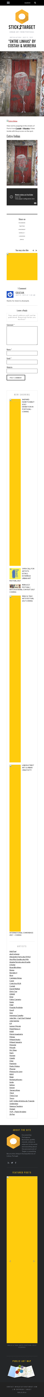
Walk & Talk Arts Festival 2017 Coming (28, 598)
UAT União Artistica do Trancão (21, 1101)
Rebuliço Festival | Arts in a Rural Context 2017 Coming (22, 588)
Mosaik (12, 1047)
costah (20, 292)
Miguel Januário (15, 1042)
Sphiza (12, 1085)
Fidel (11, 1005)
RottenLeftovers (15, 1079)
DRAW (12, 994)
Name (9, 349)
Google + (22, 232)
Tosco (11, 1098)
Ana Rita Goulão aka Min (19, 959)
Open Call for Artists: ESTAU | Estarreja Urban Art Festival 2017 (21, 575)
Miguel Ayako (14, 1039)
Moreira (26, 128)
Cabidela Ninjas (15, 978)
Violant (12, 1109)
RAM (11, 1074)
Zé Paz (12, 1114)
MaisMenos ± (14, 1029)
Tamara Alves (14, 1090)
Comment (10, 325)
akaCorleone (14, 954)
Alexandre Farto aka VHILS (20, 957)
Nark (11, 1053)
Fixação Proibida (16, 1007)
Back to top (21, 1394)
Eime (11, 997)
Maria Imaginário (16, 1034)
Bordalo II (13, 973)
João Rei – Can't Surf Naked (20, 1018)
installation (15, 37)
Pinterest (22, 229)
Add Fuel (12, 951)
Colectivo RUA (15, 983)
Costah (18, 128)
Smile (11, 1082)
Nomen (12, 1055)
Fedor (11, 1002)
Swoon (12, 1087)
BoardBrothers (15, 967)
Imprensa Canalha (16, 1015)
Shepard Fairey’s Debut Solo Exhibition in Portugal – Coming (28, 405)
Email (22, 239)
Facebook (22, 222)
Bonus (11, 970)
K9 (10, 1023)
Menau (12, 1037)
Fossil (11, 1010)
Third (11, 1093)
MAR (11, 1031)
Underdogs (13, 1103)
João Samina (14, 1021)
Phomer (12, 1069)
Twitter (22, 226)
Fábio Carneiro (15, 999)
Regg (11, 1077)
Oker (11, 1061)
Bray (11, 975)
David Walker (14, 989)
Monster (12, 1045)
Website (9, 367)
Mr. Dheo (13, 1050)
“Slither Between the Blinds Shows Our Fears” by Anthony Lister (22, 1347)
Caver (11, 981)
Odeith (12, 1058)
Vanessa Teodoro (16, 1106)
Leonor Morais (15, 1026)
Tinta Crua (13, 1095)
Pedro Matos (14, 1066)
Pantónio (12, 1063)
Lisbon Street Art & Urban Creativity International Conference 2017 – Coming (21, 850)
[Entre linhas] (12, 121)
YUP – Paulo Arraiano (17, 1111)
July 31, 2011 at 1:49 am (25, 295)
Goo (11, 1013)
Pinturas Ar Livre (15, 1071)
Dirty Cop (13, 991)
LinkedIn (22, 236)
